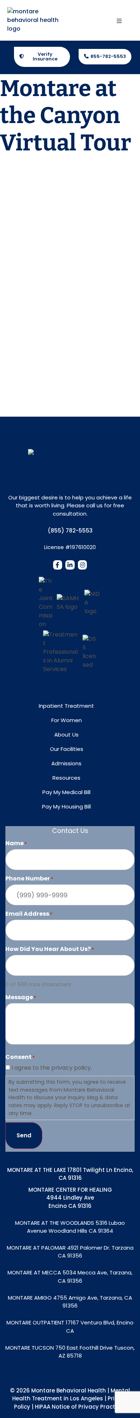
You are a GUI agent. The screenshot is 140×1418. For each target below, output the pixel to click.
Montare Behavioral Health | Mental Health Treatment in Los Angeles (71, 1395)
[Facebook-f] (57, 565)
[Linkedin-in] (70, 565)
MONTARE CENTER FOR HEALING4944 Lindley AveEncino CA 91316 (70, 1198)
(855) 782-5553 (70, 530)
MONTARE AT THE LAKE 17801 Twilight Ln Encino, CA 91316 (70, 1174)
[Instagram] (82, 565)
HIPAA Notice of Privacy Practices (80, 1406)
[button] (119, 21)
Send (24, 1135)
